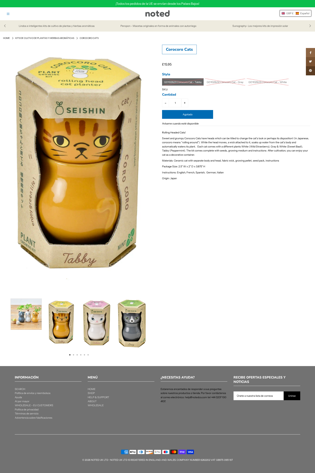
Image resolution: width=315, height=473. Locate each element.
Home (6, 38)
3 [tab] (77, 354)
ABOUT (92, 401)
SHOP (91, 393)
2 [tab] (73, 354)
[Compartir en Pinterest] (310, 70)
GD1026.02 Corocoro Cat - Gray (225, 82)
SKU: (165, 89)
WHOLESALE (96, 405)
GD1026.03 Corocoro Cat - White (267, 82)
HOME (92, 389)
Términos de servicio (26, 413)
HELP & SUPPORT (98, 397)
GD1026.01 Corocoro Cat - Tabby (183, 82)
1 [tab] (69, 354)
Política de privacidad (26, 409)
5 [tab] (84, 354)
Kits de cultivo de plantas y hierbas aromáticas (44, 38)
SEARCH (20, 389)
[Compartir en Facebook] (310, 52)
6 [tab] (88, 354)
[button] (295, 13)
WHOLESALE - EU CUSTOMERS (34, 405)
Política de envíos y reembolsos (32, 393)
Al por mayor (22, 401)
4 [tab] (80, 354)
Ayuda (18, 397)
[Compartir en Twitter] (310, 61)
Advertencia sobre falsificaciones (33, 417)
